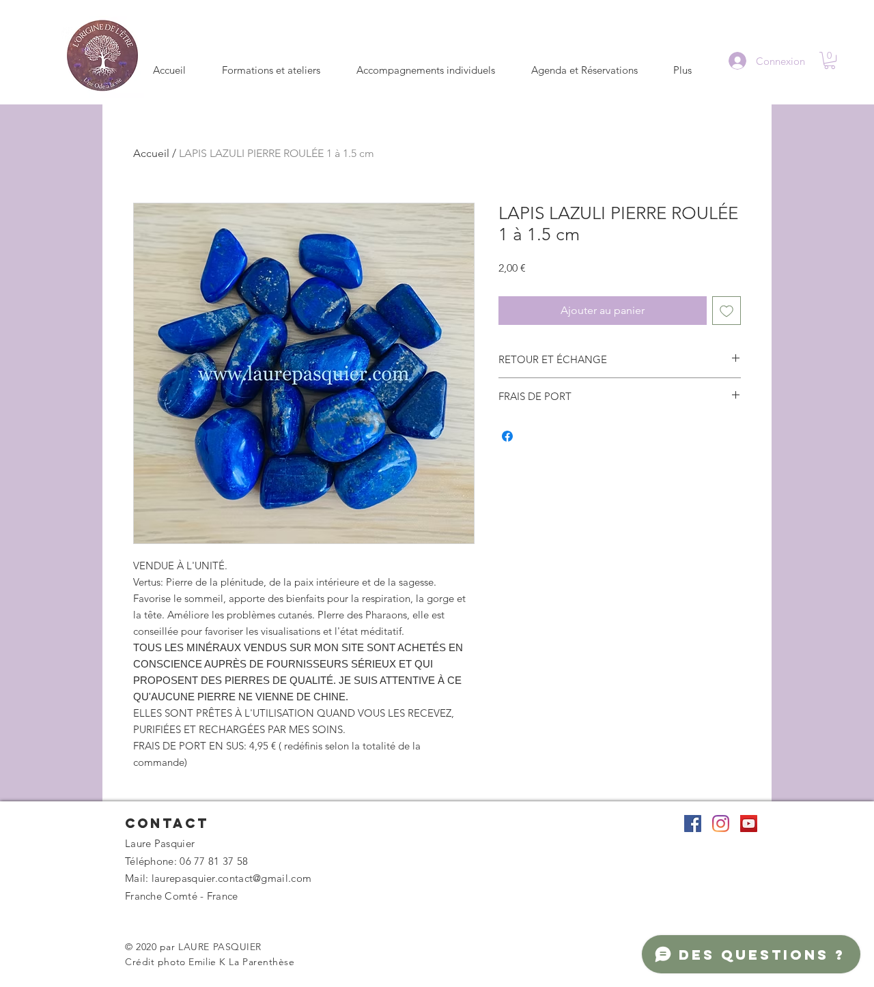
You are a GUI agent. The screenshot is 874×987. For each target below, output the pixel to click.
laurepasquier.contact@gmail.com (231, 878)
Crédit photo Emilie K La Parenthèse (210, 962)
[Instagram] (720, 823)
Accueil (151, 153)
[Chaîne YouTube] (748, 823)
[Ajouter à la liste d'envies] (726, 310)
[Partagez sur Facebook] (507, 436)
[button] (829, 60)
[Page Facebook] (692, 823)
